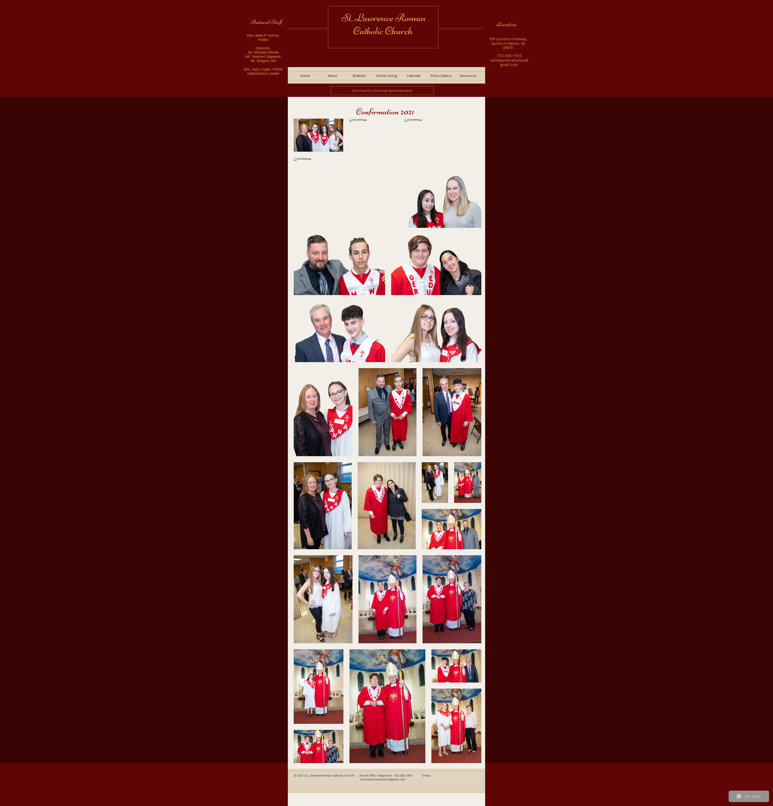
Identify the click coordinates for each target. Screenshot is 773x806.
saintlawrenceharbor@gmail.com (382, 779)
